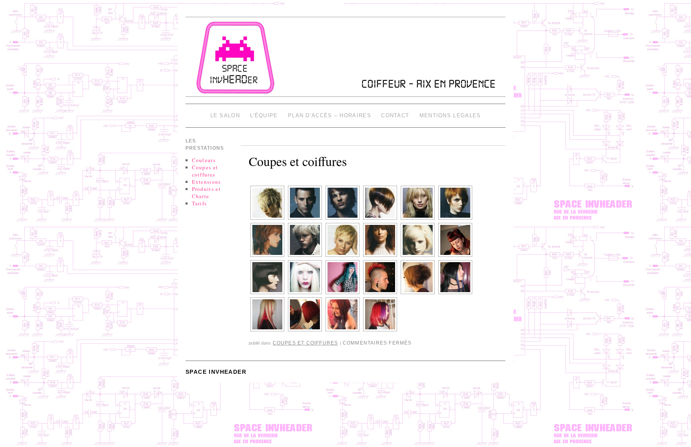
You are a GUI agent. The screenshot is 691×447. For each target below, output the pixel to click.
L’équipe (264, 115)
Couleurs (204, 160)
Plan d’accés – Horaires (329, 115)
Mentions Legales (450, 115)
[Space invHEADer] (345, 60)
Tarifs (199, 203)
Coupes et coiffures (298, 161)
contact (395, 115)
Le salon (225, 115)
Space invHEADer (216, 372)
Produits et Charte (206, 192)
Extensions (206, 181)
